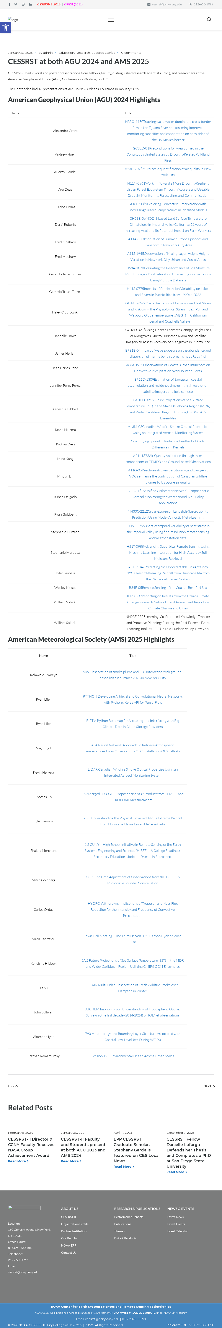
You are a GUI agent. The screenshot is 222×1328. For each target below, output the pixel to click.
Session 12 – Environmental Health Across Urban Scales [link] (132, 1056)
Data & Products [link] (125, 1238)
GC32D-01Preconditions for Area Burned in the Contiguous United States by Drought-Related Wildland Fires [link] (168, 154)
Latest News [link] (175, 1217)
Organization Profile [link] (74, 1224)
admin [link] (48, 53)
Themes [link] (119, 1231)
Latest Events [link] (176, 1224)
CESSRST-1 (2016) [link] (49, 4)
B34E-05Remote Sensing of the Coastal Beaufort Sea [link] (168, 587)
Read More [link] (17, 1161)
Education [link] (66, 53)
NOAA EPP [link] (69, 1245)
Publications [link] (122, 1224)
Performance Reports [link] (128, 1217)
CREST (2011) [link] (73, 4)
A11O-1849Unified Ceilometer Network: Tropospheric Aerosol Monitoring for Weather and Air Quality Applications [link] (168, 497)
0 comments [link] (131, 53)
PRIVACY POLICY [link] (179, 1325)
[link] (5, 27)
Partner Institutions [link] (74, 1231)
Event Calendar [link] (177, 1231)
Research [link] (83, 53)
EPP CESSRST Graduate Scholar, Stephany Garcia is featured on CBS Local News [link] (137, 1150)
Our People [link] (69, 1238)
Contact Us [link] (68, 1252)
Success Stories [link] (103, 53)
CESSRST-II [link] (68, 1217)
